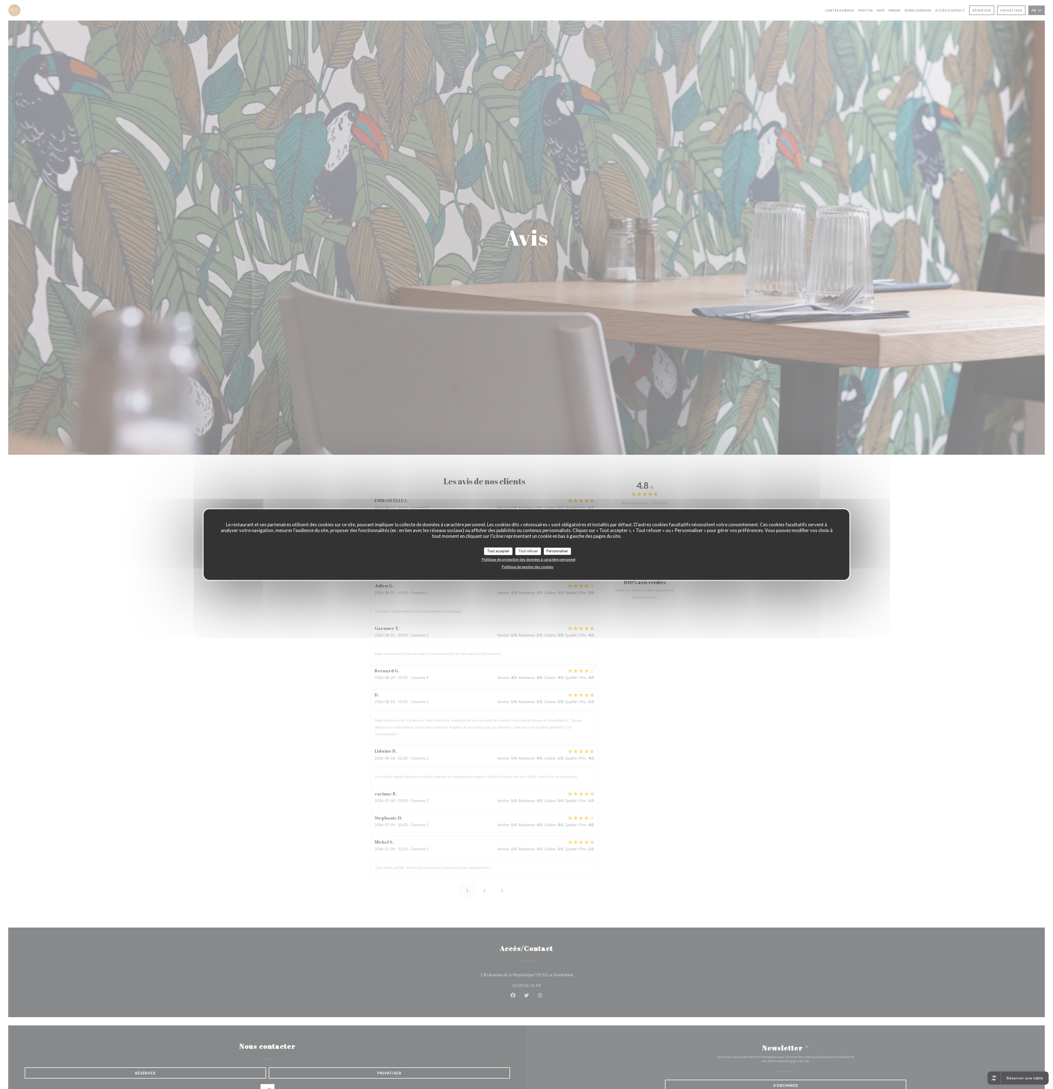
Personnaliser (557, 551)
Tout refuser (528, 551)
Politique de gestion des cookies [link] (527, 566)
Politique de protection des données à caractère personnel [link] (528, 559)
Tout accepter (498, 551)
